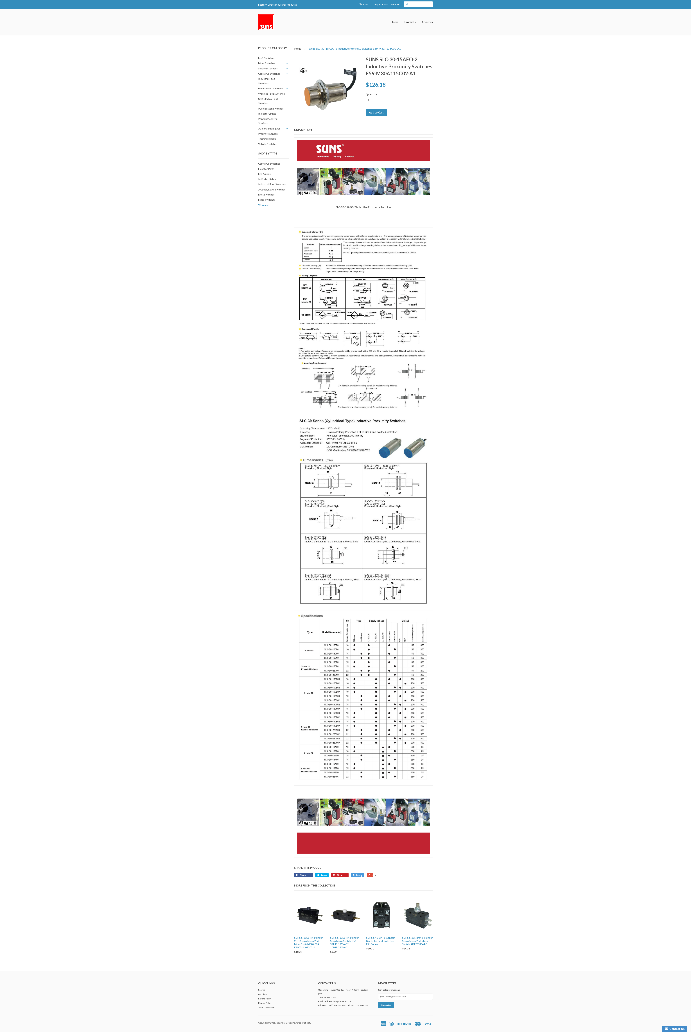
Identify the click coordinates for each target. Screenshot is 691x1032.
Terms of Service (266, 1007)
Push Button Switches (271, 108)
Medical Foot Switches (271, 88)
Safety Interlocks (268, 68)
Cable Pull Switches (269, 73)
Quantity (371, 94)
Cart (365, 4)
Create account (391, 4)
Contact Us (676, 1028)
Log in (377, 4)
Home (394, 22)
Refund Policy (264, 998)
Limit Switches (266, 58)
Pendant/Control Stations (267, 121)
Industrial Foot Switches (266, 81)
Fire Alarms (264, 173)
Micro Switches (267, 63)
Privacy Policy (264, 1003)
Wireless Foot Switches (271, 93)
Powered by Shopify (301, 1022)
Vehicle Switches (267, 144)
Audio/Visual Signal (269, 128)
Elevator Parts (266, 168)
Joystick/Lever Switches (272, 189)
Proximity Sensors (268, 133)
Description (303, 129)
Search (261, 989)
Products (410, 22)
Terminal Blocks (267, 138)
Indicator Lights (267, 113)
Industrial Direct (284, 1022)
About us (427, 22)
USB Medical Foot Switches (268, 101)
